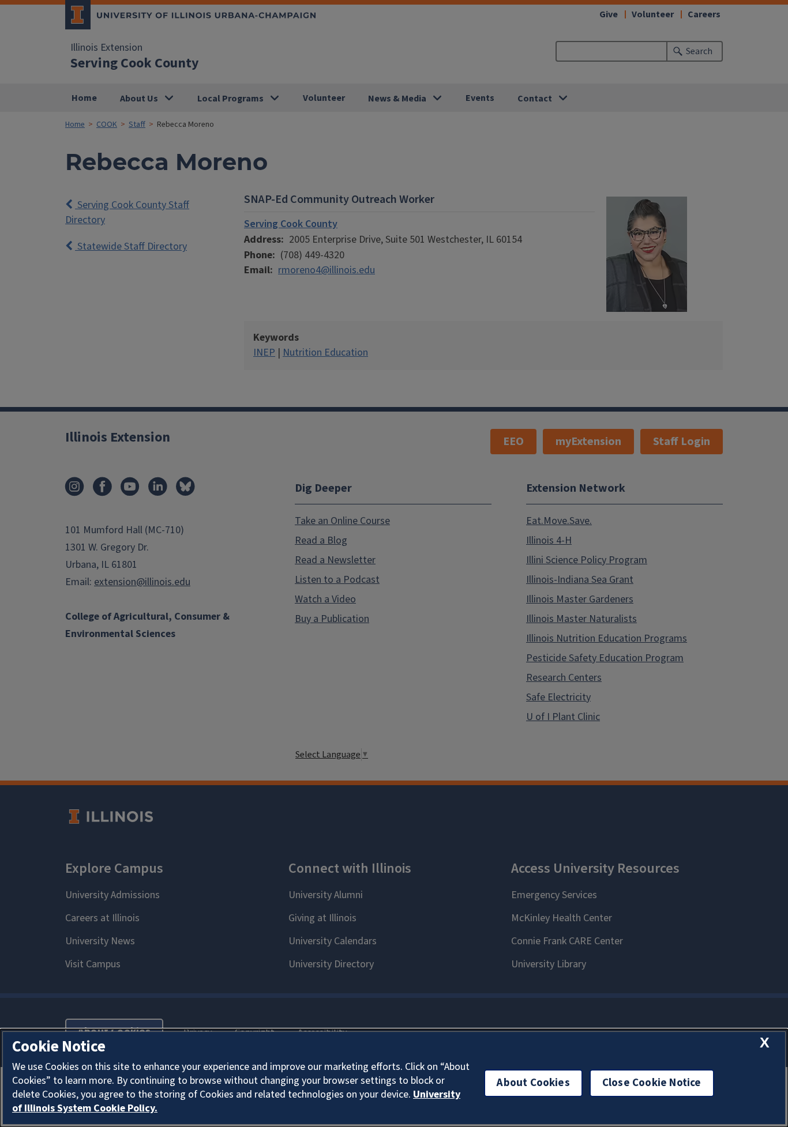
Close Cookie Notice (651, 1083)
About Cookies (533, 1083)
